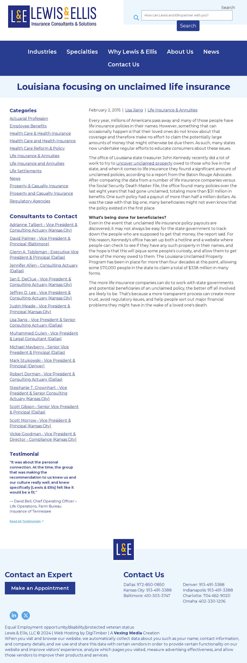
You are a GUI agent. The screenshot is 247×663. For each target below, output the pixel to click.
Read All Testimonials (25, 521)
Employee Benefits (28, 126)
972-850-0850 (151, 584)
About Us (180, 51)
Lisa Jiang (134, 110)
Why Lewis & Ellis (132, 51)
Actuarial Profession (29, 118)
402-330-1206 (212, 601)
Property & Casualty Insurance (39, 186)
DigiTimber (96, 633)
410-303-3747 (157, 595)
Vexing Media (128, 633)
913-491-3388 (159, 590)
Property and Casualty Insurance (41, 193)
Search (228, 7)
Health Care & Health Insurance (40, 133)
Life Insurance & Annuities (34, 156)
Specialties (82, 51)
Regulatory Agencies (30, 201)
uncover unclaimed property (144, 163)
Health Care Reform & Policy (37, 148)
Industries (42, 51)
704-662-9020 (216, 595)
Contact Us (123, 64)
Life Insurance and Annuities (37, 163)
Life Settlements (25, 171)
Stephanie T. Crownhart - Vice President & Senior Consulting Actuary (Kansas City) (39, 393)
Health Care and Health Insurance (43, 141)
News (211, 51)
